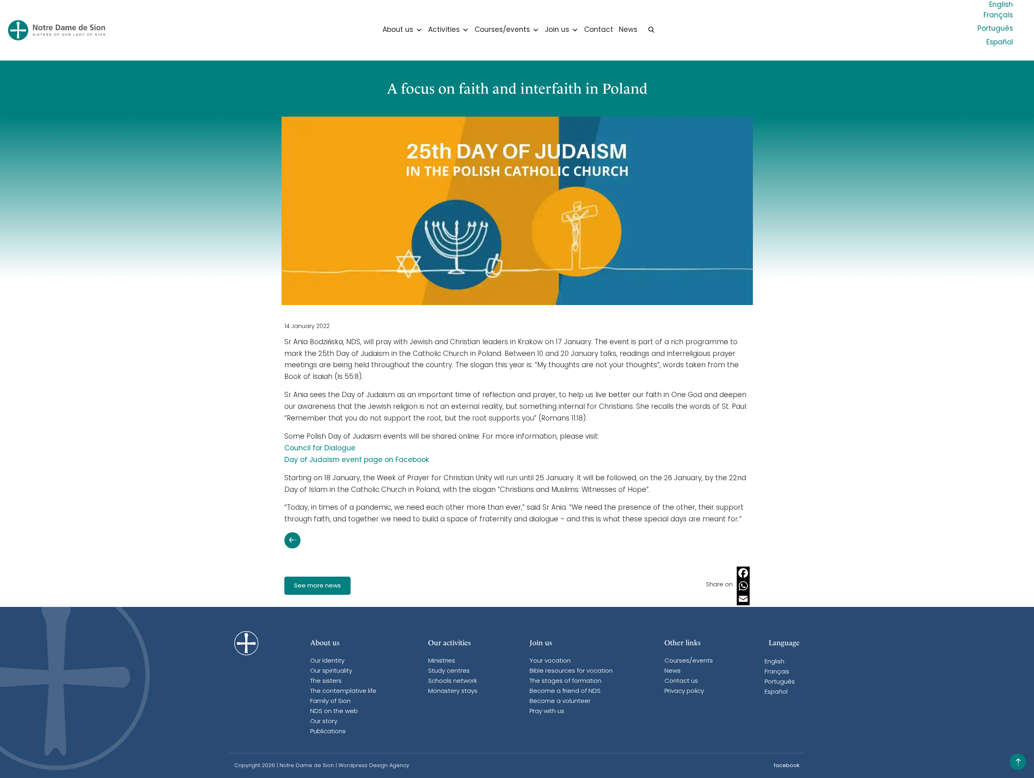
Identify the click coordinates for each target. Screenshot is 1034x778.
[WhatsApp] (743, 585)
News (628, 30)
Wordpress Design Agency (373, 765)
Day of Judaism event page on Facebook (356, 460)
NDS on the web (334, 712)
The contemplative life (343, 691)
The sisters (326, 681)
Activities (444, 30)
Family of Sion (330, 702)
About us (397, 30)
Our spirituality (331, 671)
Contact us (681, 681)
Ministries (441, 661)
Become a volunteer (560, 702)
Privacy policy (684, 691)
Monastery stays (452, 691)
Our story (323, 722)
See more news (317, 586)
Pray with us (547, 712)
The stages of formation (565, 681)
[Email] (743, 598)
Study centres (449, 671)
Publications (328, 732)
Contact (598, 30)
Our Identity (327, 661)
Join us (557, 30)
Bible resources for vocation (571, 671)
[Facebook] (743, 573)
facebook (787, 765)
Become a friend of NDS (565, 691)
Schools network (452, 681)
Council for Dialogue (319, 448)
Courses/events (502, 30)
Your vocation (550, 661)
